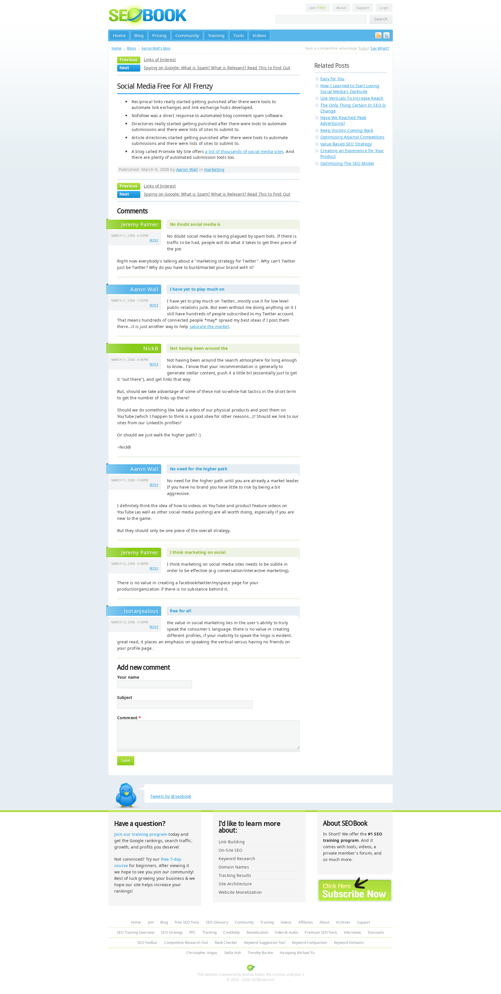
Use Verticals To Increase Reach (351, 98)
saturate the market (209, 326)
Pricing (159, 35)
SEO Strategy (172, 932)
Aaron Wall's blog (155, 48)
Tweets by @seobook (170, 796)
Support (362, 8)
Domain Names (234, 867)
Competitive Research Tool (186, 942)
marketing (214, 169)
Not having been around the (199, 348)
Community (187, 35)
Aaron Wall (187, 169)
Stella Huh (232, 952)
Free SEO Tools (187, 922)
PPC (192, 932)
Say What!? (380, 48)
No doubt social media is (195, 224)
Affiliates (305, 922)
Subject (124, 697)
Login (384, 8)
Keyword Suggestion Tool (264, 942)
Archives (343, 922)
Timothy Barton (260, 952)
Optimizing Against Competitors (352, 137)
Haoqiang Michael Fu (297, 952)
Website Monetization (240, 892)
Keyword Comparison (309, 942)
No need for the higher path (198, 468)
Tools (238, 35)
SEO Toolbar (147, 942)
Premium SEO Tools (321, 932)
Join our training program (140, 834)
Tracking (210, 932)
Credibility (231, 932)
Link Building (232, 841)
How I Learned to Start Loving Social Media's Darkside (349, 88)
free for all (180, 610)
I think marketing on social (198, 552)
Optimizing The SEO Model (347, 163)
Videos (259, 35)
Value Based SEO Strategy (346, 144)
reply (154, 240)
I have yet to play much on (197, 289)
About (341, 8)
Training (216, 35)
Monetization (257, 932)
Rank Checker (226, 942)
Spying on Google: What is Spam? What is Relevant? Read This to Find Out (217, 67)
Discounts (376, 932)
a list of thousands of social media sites (244, 151)
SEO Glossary (217, 922)
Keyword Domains (349, 942)
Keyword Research (237, 858)
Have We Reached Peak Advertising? (343, 120)
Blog (139, 35)
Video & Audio (286, 932)
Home (119, 35)
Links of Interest (160, 59)
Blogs (131, 48)
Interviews (352, 932)
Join (318, 8)
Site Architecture (235, 883)
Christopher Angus (201, 952)
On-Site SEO (231, 850)
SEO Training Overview (135, 932)
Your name (128, 677)
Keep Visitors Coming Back (346, 130)
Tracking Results (235, 875)
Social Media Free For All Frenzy (165, 86)
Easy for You (332, 78)
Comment (129, 718)
